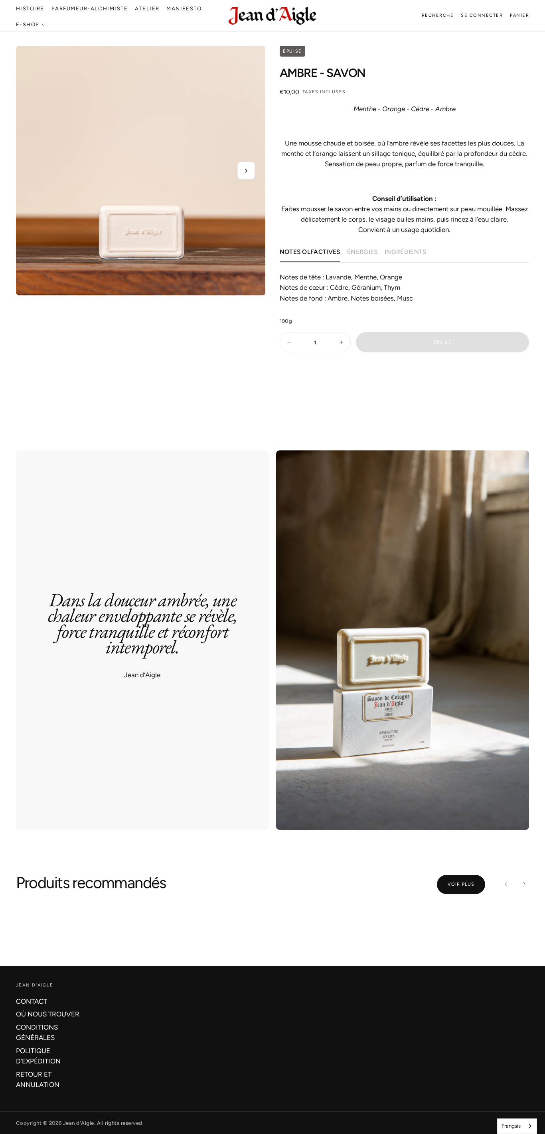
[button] (438, 15)
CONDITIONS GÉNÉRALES (37, 1032)
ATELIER (147, 8)
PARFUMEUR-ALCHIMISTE (89, 8)
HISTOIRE (30, 8)
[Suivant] (524, 884)
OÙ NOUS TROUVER (47, 1014)
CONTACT (31, 1001)
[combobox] (517, 1126)
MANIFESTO (183, 8)
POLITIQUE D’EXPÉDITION (38, 1056)
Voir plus (461, 884)
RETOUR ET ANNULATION (37, 1079)
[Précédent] (506, 884)
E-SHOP (27, 24)
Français (511, 1126)
